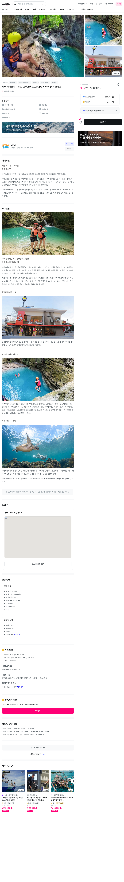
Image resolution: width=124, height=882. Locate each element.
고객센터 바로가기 (39, 748)
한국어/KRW (109, 4)
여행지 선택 (81, 4)
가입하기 (17, 634)
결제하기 (103, 122)
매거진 (91, 4)
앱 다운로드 (99, 4)
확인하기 (39, 711)
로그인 (119, 4)
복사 (44, 754)
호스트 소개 (69, 144)
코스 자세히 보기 (38, 564)
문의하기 (69, 149)
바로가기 (20, 687)
